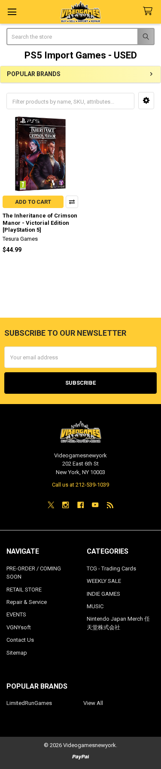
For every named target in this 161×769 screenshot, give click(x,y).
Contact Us (20, 640)
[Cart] (149, 11)
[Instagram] (65, 505)
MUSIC (95, 606)
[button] (146, 100)
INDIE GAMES (103, 594)
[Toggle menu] (12, 12)
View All (93, 703)
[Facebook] (80, 505)
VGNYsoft (18, 627)
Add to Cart (33, 202)
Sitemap (16, 653)
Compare (72, 202)
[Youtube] (95, 505)
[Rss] (110, 505)
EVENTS (16, 614)
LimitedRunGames (29, 703)
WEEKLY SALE (104, 581)
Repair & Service (26, 602)
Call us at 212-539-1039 (80, 484)
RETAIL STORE (24, 589)
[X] (51, 505)
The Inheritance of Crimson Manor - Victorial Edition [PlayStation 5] (40, 222)
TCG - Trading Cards (111, 568)
